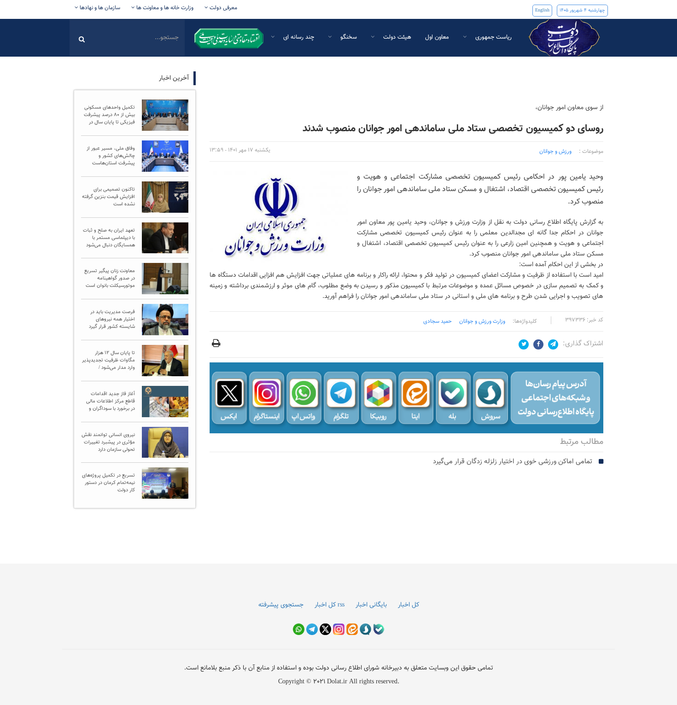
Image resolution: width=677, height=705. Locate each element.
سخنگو (347, 37)
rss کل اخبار (329, 605)
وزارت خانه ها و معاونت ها (164, 8)
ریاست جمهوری (492, 37)
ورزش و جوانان (555, 151)
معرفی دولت (222, 8)
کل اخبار (408, 605)
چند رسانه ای (297, 37)
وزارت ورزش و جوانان (482, 321)
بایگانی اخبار (371, 605)
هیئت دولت (396, 37)
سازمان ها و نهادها (99, 8)
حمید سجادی (437, 321)
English (542, 10)
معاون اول (437, 37)
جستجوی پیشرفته (280, 605)
